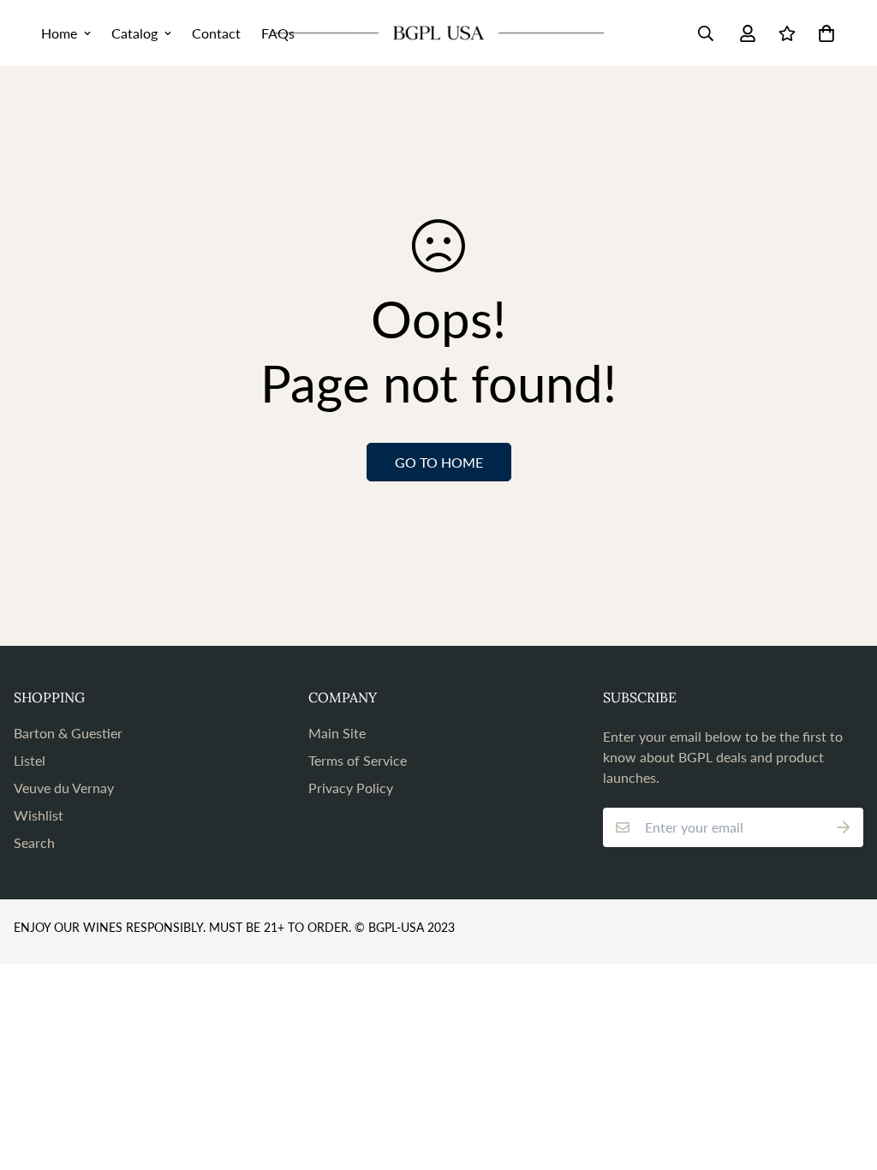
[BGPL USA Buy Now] (438, 33)
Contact (216, 33)
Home (59, 33)
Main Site (337, 733)
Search (34, 842)
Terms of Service (357, 760)
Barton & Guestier (68, 733)
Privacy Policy (350, 787)
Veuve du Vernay (64, 787)
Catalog (134, 33)
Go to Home (439, 462)
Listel (29, 760)
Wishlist (38, 815)
